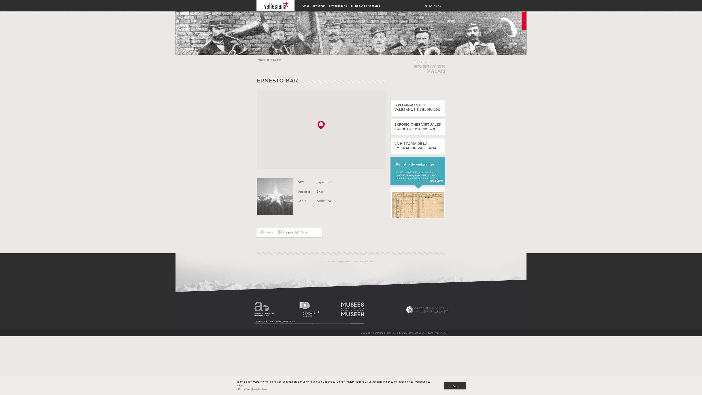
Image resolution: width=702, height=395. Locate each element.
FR (426, 6)
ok (455, 385)
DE (430, 6)
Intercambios (338, 6)
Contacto (329, 262)
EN (435, 6)
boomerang (379, 333)
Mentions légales (364, 262)
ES (439, 6)
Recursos (319, 6)
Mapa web (344, 262)
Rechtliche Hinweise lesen (253, 389)
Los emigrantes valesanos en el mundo (417, 108)
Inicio (305, 6)
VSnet (444, 333)
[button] (321, 125)
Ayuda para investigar (365, 6)
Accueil (261, 59)
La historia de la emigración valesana (415, 146)
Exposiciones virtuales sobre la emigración (417, 127)
